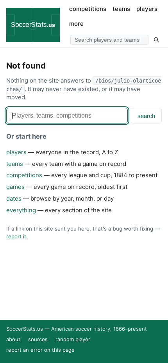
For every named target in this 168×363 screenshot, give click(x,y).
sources (38, 339)
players (146, 8)
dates (13, 198)
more (76, 23)
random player (72, 339)
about (13, 339)
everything (21, 210)
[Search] (156, 39)
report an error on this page (40, 350)
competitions (87, 8)
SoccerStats (33, 24)
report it (16, 236)
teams (121, 8)
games (15, 186)
